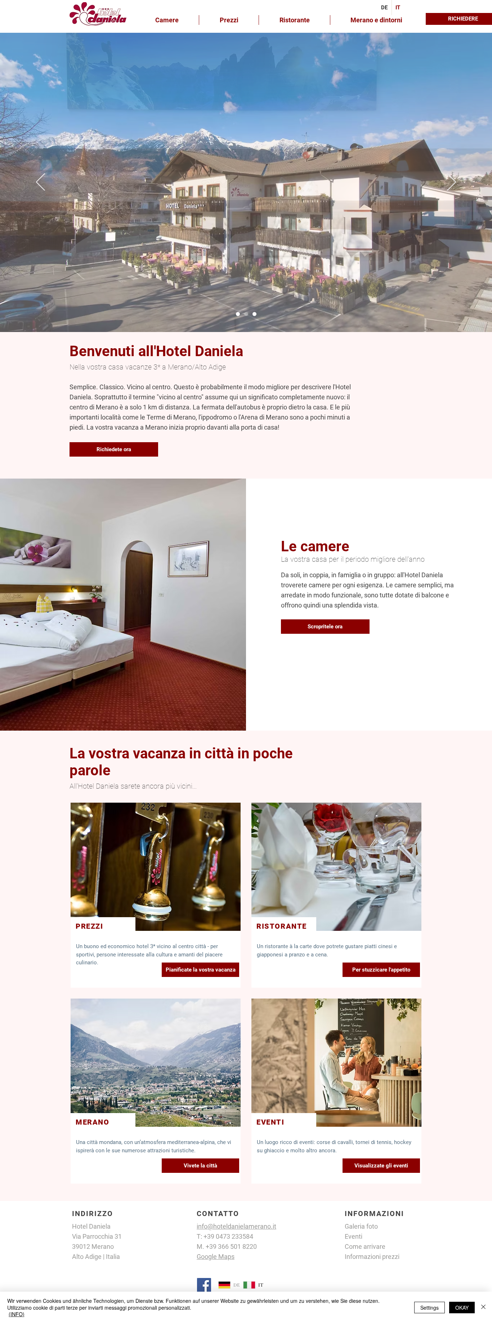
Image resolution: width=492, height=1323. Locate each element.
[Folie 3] (254, 314)
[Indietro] (40, 182)
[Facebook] (204, 1285)
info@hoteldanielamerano (234, 1226)
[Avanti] (451, 182)
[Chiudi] (483, 1307)
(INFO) (16, 1314)
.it (273, 1226)
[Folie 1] (238, 314)
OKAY (462, 1307)
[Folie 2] (246, 314)
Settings (429, 1307)
